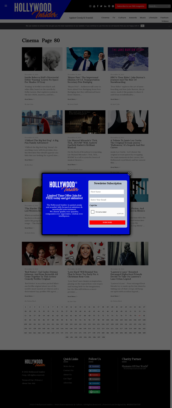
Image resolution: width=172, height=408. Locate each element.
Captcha (93, 205)
